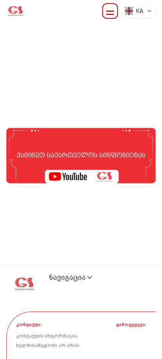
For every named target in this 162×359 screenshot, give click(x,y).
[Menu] (110, 11)
